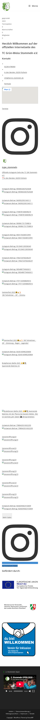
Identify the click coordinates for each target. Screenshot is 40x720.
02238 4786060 (9, 67)
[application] (20, 684)
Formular (7, 84)
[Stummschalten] (30, 691)
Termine (5, 109)
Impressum (23, 714)
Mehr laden (7, 517)
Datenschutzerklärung (22, 711)
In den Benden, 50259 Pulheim (15, 72)
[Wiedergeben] (6, 691)
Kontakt (32, 714)
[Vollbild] (33, 691)
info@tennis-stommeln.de (14, 78)
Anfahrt (11, 711)
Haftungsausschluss (12, 714)
